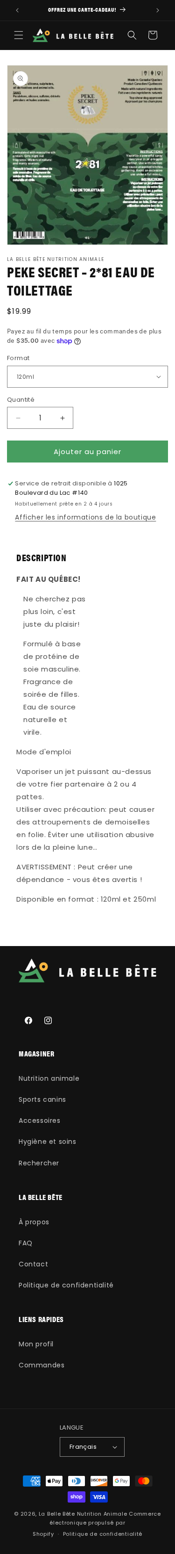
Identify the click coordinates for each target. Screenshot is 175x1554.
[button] (18, 35)
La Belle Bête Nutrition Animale (83, 1514)
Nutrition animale (49, 1078)
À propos (34, 1222)
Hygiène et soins (48, 1141)
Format (18, 358)
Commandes (41, 1365)
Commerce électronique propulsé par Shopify (97, 1524)
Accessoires (40, 1120)
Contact (33, 1264)
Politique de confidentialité (66, 1285)
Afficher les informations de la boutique (85, 517)
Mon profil (36, 1344)
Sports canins (42, 1099)
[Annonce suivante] (157, 10)
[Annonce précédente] (17, 10)
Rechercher (39, 1163)
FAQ (26, 1243)
